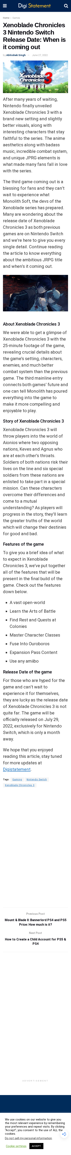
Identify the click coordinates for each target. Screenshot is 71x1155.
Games (16, 18)
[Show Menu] (5, 6)
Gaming (17, 779)
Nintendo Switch (37, 779)
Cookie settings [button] (16, 1146)
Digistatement (17, 769)
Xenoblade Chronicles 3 (20, 785)
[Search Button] (66, 6)
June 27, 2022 (40, 55)
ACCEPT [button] (36, 1146)
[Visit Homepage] (35, 6)
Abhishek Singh (16, 55)
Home (6, 18)
